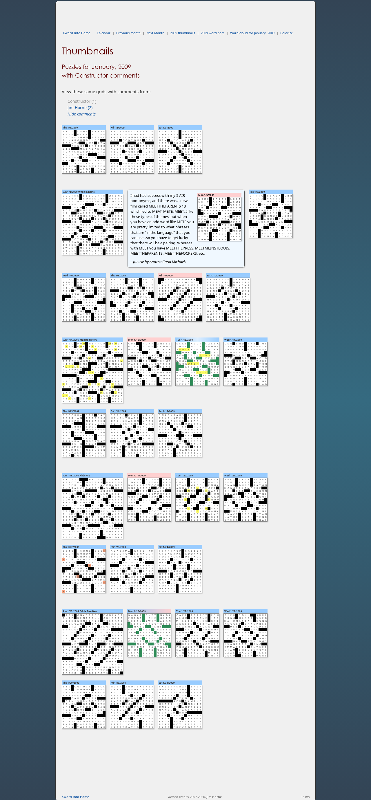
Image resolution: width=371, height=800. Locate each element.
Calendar (103, 33)
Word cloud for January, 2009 (252, 33)
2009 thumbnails (182, 33)
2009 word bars (212, 33)
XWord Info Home (76, 33)
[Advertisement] (167, 14)
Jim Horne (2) (80, 107)
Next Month (155, 33)
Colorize (286, 33)
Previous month (128, 33)
